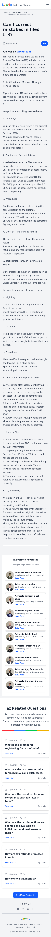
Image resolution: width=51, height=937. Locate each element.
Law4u (38, 932)
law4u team (23, 51)
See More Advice (24, 895)
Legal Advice (16, 12)
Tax (25, 12)
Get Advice (19, 578)
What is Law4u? (35, 925)
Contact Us (19, 927)
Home (5, 12)
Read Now (9, 753)
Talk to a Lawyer (20, 925)
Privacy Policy (31, 927)
